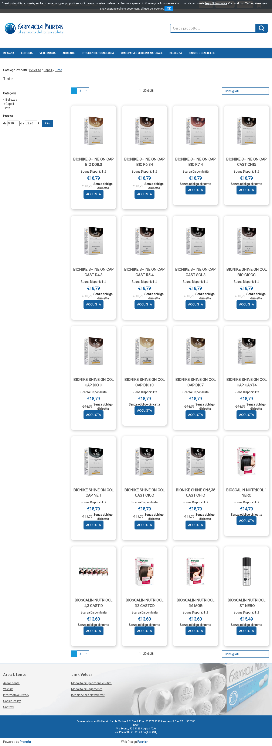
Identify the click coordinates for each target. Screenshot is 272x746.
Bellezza (35, 70)
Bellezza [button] (176, 53)
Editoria (27, 53)
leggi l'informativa (216, 3)
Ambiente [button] (68, 53)
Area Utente (11, 683)
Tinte (6, 108)
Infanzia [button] (8, 53)
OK (169, 8)
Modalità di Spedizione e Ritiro (91, 683)
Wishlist (8, 689)
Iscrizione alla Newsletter (88, 695)
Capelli (48, 70)
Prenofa (25, 741)
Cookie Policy (12, 701)
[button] (245, 91)
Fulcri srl (142, 741)
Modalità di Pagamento (86, 689)
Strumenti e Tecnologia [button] (98, 53)
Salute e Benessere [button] (202, 53)
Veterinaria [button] (47, 53)
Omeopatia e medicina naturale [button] (142, 53)
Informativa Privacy (16, 695)
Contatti (8, 707)
